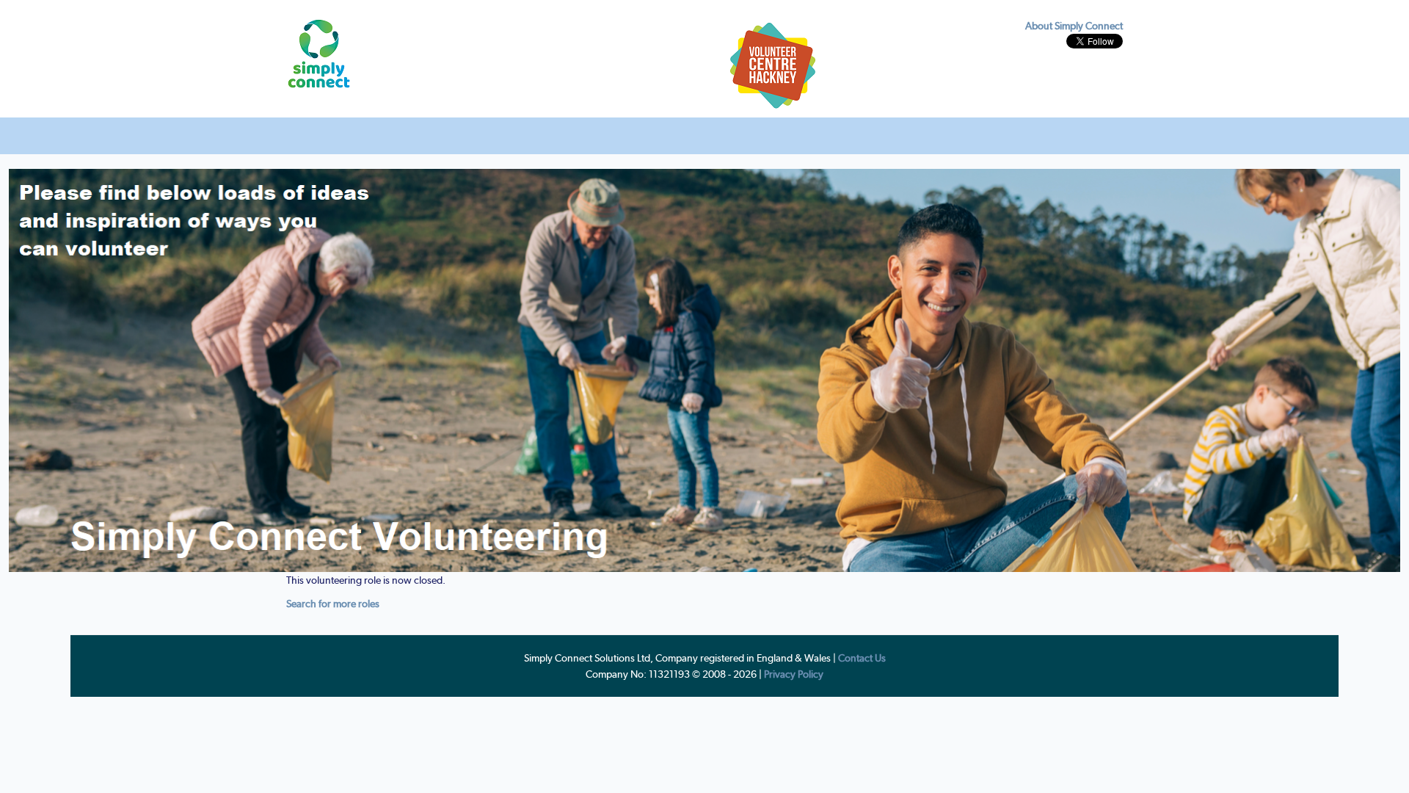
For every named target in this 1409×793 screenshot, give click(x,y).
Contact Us (862, 658)
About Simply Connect (1074, 26)
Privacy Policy (793, 674)
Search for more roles (332, 603)
